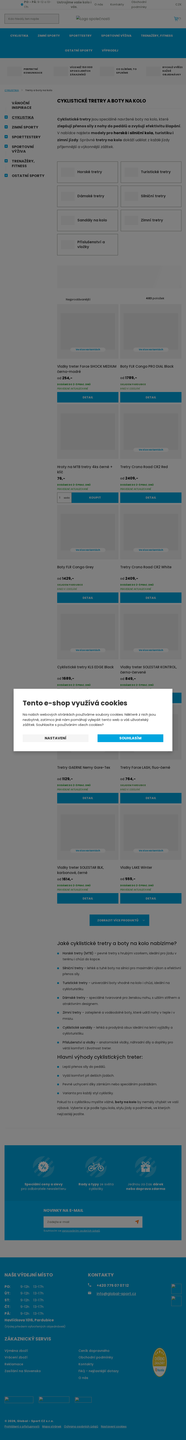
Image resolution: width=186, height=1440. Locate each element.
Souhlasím (130, 738)
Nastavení (55, 738)
